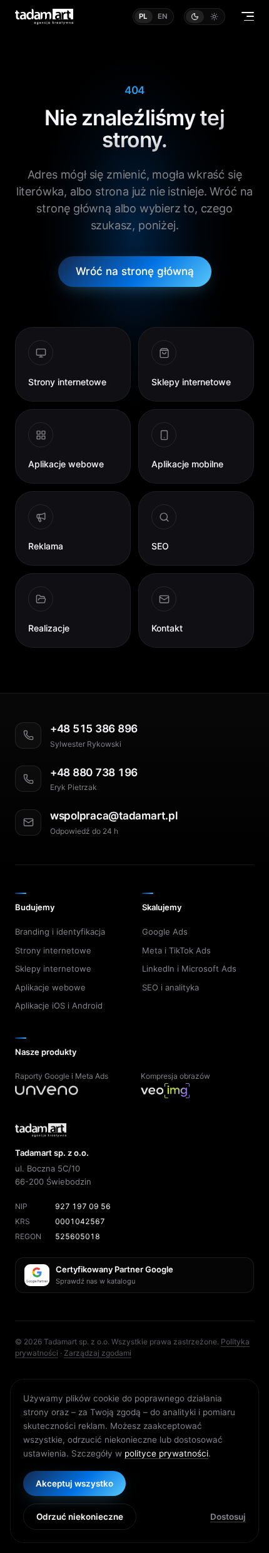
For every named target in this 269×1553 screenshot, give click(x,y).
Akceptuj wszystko (74, 1483)
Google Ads (165, 932)
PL (143, 16)
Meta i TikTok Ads (176, 950)
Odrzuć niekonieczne (79, 1517)
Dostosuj (228, 1517)
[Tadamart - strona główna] (44, 16)
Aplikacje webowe (50, 987)
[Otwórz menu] (247, 16)
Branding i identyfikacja (60, 932)
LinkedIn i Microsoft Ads (189, 968)
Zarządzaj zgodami (97, 1353)
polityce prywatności (166, 1453)
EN (163, 16)
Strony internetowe (53, 950)
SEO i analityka (170, 987)
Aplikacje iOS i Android (59, 1005)
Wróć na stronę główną (135, 271)
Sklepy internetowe (53, 968)
